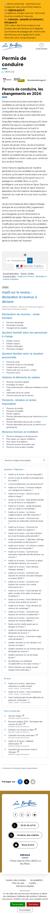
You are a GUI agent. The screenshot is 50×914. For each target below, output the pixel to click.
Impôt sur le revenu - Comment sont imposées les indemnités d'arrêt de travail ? (25, 521)
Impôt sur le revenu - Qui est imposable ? (25, 474)
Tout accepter (17, 904)
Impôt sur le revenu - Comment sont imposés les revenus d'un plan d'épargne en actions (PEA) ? (25, 575)
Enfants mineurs (13, 341)
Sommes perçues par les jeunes (20, 395)
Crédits (32, 883)
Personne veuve (13, 373)
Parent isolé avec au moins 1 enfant (21, 370)
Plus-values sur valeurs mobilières (20, 439)
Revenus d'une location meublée (20, 447)
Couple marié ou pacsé (16, 367)
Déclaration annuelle (14, 325)
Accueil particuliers (11, 273)
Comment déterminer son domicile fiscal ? (26, 484)
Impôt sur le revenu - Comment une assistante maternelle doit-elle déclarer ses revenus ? (26, 554)
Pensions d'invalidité (14, 411)
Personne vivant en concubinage (20, 364)
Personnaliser (25, 910)
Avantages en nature (15, 385)
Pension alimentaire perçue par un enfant (23, 422)
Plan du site (18, 883)
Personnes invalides (14, 349)
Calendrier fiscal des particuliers (22, 735)
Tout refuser (33, 904)
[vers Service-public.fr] (30, 267)
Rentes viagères (13, 414)
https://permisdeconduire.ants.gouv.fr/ (21, 121)
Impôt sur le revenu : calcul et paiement (24, 692)
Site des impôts (15, 716)
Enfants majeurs (13, 343)
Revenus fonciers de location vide (20, 444)
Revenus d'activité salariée (17, 382)
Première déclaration (15, 322)
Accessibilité (36, 880)
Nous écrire (28, 845)
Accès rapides (41, 49)
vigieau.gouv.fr (16, 10)
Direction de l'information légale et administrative (20, 768)
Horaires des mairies (28, 835)
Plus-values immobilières (16, 442)
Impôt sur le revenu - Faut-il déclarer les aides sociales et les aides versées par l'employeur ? (25, 593)
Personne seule (12, 362)
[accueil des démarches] (25, 254)
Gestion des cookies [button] (16, 880)
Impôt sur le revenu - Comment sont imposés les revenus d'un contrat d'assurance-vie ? (23, 584)
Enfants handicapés (14, 346)
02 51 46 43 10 (28, 825)
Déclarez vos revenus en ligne (21, 730)
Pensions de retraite (14, 408)
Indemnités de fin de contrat (17, 393)
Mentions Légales (25, 886)
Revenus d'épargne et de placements (22, 436)
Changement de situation (16, 328)
